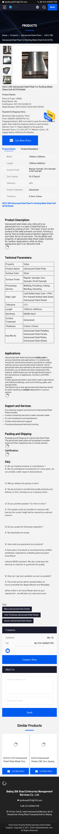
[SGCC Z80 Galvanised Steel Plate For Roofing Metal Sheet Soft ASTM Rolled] (35, 65)
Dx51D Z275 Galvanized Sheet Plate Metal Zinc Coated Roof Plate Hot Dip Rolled (15, 760)
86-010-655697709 (48, 2)
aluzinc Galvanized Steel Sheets (18, 621)
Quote (52, 7)
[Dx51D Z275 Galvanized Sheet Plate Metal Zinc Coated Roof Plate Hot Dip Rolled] (15, 744)
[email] (7, 650)
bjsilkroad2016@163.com (16, 2)
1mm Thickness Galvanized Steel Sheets (21, 615)
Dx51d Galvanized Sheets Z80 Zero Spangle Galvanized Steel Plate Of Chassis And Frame (43, 760)
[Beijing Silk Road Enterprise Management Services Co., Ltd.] (13, 7)
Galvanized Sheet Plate (31, 35)
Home (4, 35)
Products (14, 35)
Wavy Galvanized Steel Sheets (17, 609)
